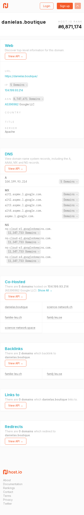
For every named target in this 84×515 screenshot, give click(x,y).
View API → (15, 56)
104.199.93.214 (14, 90)
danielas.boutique (16, 307)
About (7, 480)
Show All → (45, 290)
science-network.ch (59, 307)
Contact (8, 492)
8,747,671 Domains (28, 99)
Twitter (7, 503)
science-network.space (20, 327)
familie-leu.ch (13, 317)
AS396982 (12, 104)
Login (46, 6)
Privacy (8, 499)
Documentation (12, 484)
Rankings (9, 488)
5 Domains (18, 85)
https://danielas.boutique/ (21, 76)
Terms (7, 495)
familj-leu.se (54, 317)
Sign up (65, 6)
